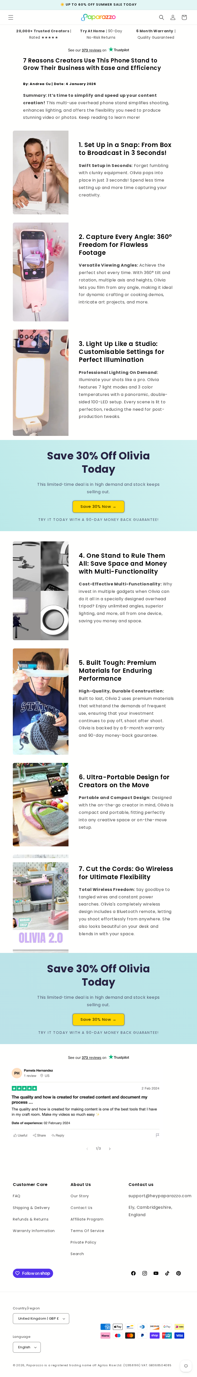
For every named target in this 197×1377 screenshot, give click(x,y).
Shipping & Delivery (31, 1207)
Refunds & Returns (30, 1219)
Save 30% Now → (98, 506)
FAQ (17, 1196)
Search (77, 1253)
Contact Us (81, 1207)
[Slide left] (87, 1148)
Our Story (80, 1196)
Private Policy (83, 1242)
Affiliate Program (87, 1219)
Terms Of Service (87, 1230)
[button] (10, 17)
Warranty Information (34, 1230)
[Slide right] (109, 1148)
